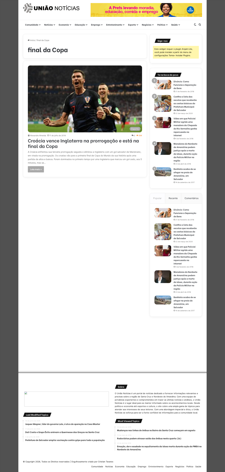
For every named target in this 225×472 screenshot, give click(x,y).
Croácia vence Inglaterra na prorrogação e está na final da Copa (83, 143)
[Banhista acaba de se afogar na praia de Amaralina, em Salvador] (162, 171)
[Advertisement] (176, 342)
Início (32, 40)
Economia (64, 24)
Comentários (192, 198)
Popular (157, 198)
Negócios (146, 24)
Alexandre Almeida (38, 135)
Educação (80, 24)
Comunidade (31, 24)
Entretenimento (114, 24)
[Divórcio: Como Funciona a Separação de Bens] (162, 84)
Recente (173, 198)
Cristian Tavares (105, 461)
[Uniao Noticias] (51, 8)
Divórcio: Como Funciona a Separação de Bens (185, 85)
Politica (161, 24)
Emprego (95, 24)
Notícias (48, 24)
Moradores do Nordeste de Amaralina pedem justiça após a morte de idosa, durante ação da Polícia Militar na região (185, 152)
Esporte (132, 24)
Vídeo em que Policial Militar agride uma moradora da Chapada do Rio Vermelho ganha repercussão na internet (185, 127)
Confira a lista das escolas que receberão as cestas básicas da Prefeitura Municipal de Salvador (185, 103)
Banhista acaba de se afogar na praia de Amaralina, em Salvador (185, 174)
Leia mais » (36, 169)
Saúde (174, 24)
